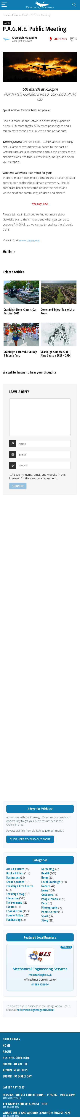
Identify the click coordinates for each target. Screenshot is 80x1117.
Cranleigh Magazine (24, 37)
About (7, 1052)
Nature (45, 886)
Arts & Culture (15, 869)
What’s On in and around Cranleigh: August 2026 (36, 1113)
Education (12, 898)
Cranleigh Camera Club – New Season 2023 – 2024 (56, 353)
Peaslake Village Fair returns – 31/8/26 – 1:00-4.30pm (39, 1095)
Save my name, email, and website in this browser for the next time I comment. (37, 476)
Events (16, 15)
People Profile (50, 899)
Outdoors (47, 895)
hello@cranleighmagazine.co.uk (35, 1010)
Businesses (13, 877)
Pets (44, 903)
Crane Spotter (15, 882)
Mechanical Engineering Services (40, 969)
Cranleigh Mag (15, 894)
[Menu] (4, 5)
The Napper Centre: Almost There (25, 1104)
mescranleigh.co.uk (40, 974)
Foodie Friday (14, 915)
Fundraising (13, 920)
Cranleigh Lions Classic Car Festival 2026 (20, 311)
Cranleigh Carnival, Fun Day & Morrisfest (20, 353)
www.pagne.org (29, 240)
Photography (49, 907)
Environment (14, 902)
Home (6, 15)
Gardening (47, 869)
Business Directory (16, 1058)
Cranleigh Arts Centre (19, 886)
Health (45, 873)
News (44, 890)
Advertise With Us (15, 1070)
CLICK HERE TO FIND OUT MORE (30, 839)
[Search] (74, 5)
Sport (44, 916)
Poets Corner (49, 912)
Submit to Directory (17, 1076)
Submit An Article (15, 1064)
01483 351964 (40, 984)
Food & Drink (14, 911)
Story (44, 920)
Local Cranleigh (50, 882)
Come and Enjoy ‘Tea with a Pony (58, 311)
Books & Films (15, 873)
